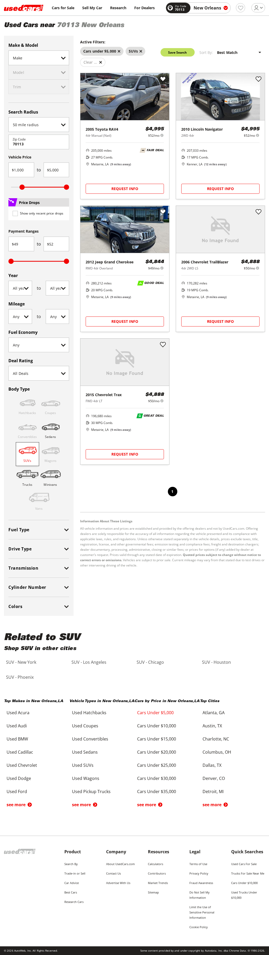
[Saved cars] (240, 7)
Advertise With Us (118, 883)
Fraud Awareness (201, 883)
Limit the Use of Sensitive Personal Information (201, 912)
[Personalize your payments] (162, 135)
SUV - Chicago (150, 662)
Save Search (177, 52)
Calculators (155, 864)
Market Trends (158, 883)
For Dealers (144, 7)
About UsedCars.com (120, 864)
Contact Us (113, 873)
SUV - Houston (216, 662)
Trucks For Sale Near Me (247, 873)
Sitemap (153, 892)
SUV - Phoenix (20, 677)
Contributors (157, 873)
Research (118, 7)
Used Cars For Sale (244, 864)
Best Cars (70, 892)
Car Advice (71, 883)
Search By (71, 864)
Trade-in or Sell (74, 873)
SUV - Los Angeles (88, 662)
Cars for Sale (63, 7)
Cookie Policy (198, 927)
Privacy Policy (198, 873)
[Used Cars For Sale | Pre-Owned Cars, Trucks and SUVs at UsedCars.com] (23, 7)
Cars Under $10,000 (244, 883)
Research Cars (74, 902)
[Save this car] (163, 79)
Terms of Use (198, 864)
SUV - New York (21, 662)
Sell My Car (92, 7)
